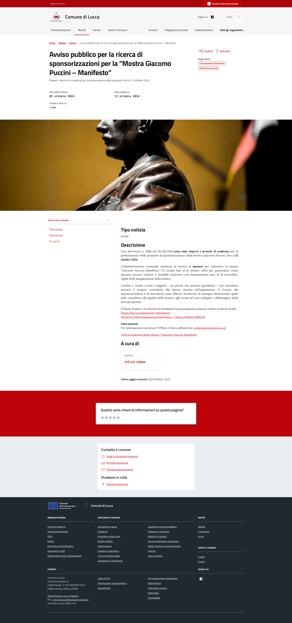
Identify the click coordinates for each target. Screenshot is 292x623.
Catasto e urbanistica (108, 551)
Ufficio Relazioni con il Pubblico (62, 596)
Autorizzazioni (105, 546)
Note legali (153, 593)
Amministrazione (61, 30)
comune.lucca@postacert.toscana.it (71, 599)
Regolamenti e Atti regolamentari (64, 556)
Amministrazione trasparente (162, 578)
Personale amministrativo (60, 546)
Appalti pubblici (105, 541)
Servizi (97, 30)
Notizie (201, 526)
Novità (82, 30)
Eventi (201, 561)
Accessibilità (154, 598)
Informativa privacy (157, 588)
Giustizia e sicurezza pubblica (162, 526)
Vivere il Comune (117, 30)
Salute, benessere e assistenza (163, 541)
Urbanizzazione (204, 30)
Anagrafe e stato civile (109, 536)
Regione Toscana (57, 3)
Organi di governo (56, 526)
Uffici (49, 536)
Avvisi (201, 536)
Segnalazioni (104, 588)
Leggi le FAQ (104, 578)
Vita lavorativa (155, 556)
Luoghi (201, 557)
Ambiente (103, 531)
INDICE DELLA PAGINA (58, 220)
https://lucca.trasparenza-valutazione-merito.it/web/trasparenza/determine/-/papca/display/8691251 (163, 315)
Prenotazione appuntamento (112, 583)
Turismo (153, 30)
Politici (50, 541)
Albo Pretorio (154, 583)
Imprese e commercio (158, 531)
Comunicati (203, 531)
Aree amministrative (57, 531)
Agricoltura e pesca (107, 526)
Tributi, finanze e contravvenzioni (164, 546)
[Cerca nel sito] (238, 17)
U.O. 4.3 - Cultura (135, 362)
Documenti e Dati (56, 551)
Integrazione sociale (176, 30)
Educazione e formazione (110, 561)
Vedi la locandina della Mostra (159, 335)
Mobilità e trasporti (157, 536)
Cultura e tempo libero (109, 556)
